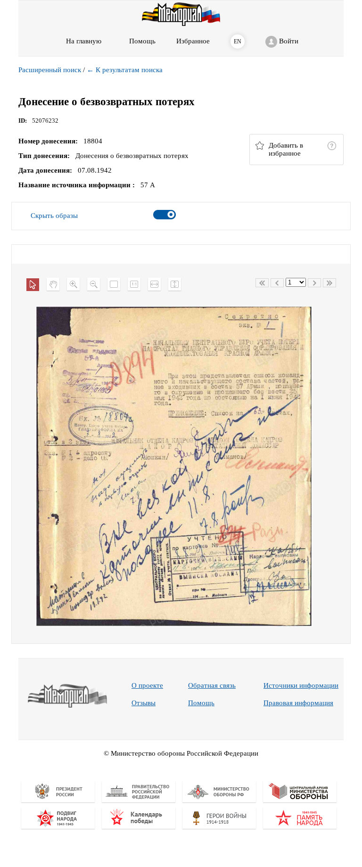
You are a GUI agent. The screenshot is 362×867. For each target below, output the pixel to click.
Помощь (201, 703)
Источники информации (300, 685)
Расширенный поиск (49, 70)
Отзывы (144, 703)
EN (237, 41)
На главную (83, 41)
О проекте (147, 685)
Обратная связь (212, 685)
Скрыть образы (54, 215)
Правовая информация (298, 703)
